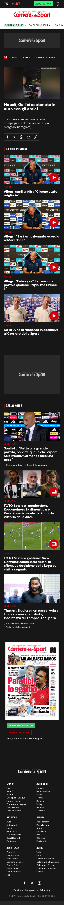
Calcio (59, 25)
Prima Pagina (43, 825)
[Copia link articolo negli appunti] (35, 137)
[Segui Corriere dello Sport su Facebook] (24, 883)
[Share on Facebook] (7, 137)
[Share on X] (14, 137)
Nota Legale (12, 858)
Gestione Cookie (15, 862)
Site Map (41, 838)
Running (40, 801)
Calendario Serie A (39, 25)
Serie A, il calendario (37, 465)
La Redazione (13, 855)
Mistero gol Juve (14, 465)
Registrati (41, 841)
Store (39, 828)
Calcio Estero (13, 807)
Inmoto (10, 828)
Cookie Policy (13, 865)
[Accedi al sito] (58, 4)
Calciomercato (14, 810)
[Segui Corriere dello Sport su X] (32, 883)
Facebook (18, 890)
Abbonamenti (43, 821)
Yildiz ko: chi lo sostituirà (18, 627)
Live (17, 4)
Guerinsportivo (14, 834)
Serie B (10, 794)
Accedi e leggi (32, 738)
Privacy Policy (13, 868)
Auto (9, 821)
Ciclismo (41, 810)
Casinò (40, 871)
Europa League (14, 801)
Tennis (40, 797)
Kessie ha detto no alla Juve (20, 623)
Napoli (52, 57)
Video (15, 57)
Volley (39, 804)
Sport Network (13, 838)
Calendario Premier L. (47, 868)
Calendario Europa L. (47, 865)
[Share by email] (28, 137)
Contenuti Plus (14, 25)
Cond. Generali (14, 871)
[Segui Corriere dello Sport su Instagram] (39, 883)
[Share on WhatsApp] (21, 137)
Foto (39, 855)
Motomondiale (43, 791)
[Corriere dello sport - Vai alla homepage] (32, 14)
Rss (38, 834)
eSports (40, 807)
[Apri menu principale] (6, 4)
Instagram (30, 890)
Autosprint (12, 825)
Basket (40, 794)
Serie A (40, 57)
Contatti (11, 852)
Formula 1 (41, 788)
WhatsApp (45, 890)
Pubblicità (41, 831)
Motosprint (12, 831)
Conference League (16, 804)
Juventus (10, 444)
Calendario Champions (48, 862)
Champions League (16, 797)
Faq (8, 875)
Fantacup (11, 841)
